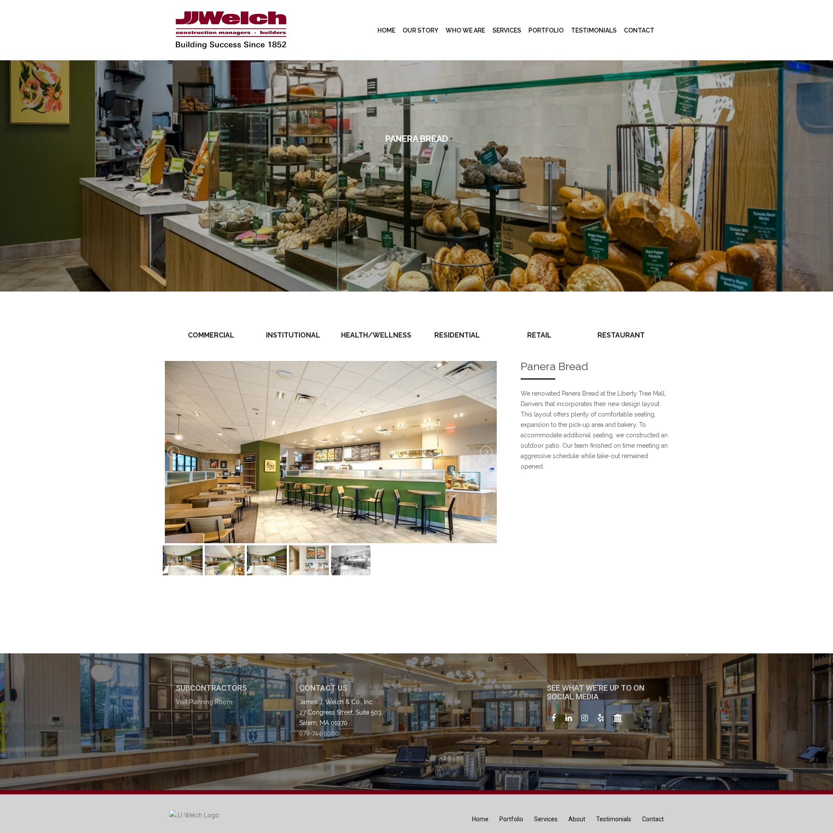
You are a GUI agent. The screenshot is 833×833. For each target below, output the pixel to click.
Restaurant (621, 335)
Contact (639, 30)
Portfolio (546, 30)
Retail (539, 335)
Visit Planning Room (204, 702)
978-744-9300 (319, 733)
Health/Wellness (376, 335)
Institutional (293, 335)
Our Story (420, 30)
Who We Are (465, 30)
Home (386, 30)
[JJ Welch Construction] (231, 30)
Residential (457, 335)
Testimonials (594, 30)
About (576, 819)
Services (506, 30)
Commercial (211, 335)
